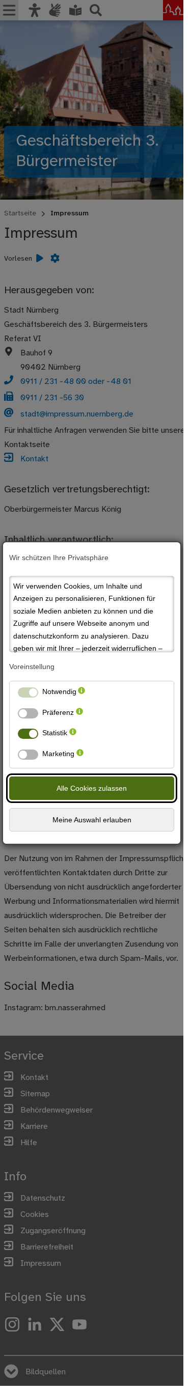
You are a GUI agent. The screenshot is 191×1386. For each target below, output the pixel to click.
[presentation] (81, 693)
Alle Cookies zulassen (92, 788)
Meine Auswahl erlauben (91, 820)
